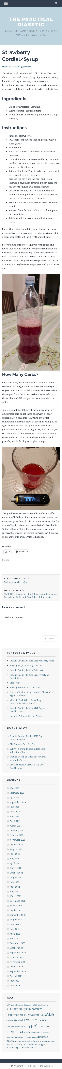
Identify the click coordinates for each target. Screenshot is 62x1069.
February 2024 (17, 830)
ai (41, 1033)
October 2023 (16, 844)
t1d (24, 1044)
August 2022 (16, 877)
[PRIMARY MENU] (6, 3)
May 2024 (14, 816)
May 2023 (14, 858)
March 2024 (15, 825)
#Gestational (32, 1014)
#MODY (29, 1020)
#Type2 (12, 1031)
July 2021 (14, 924)
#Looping (10, 1020)
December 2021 (17, 900)
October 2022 (16, 872)
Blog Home (15, 682)
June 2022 (15, 886)
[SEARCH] (56, 3)
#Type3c (25, 1032)
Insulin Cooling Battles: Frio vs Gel (27, 670)
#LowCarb (18, 1020)
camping (28, 1037)
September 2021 (18, 915)
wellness (33, 1048)
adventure (35, 1032)
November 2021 (17, 905)
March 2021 (15, 938)
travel (29, 1044)
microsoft (43, 1041)
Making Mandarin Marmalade (25, 687)
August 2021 (16, 919)
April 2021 (15, 933)
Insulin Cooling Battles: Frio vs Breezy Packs (32, 660)
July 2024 (14, 806)
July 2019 (14, 980)
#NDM (38, 1020)
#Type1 (30, 1025)
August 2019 (16, 976)
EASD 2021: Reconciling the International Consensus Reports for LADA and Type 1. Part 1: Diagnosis (30, 593)
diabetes (42, 1037)
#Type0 (20, 1026)
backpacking (19, 1037)
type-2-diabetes (22, 1047)
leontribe (27, 67)
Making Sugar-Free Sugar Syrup (26, 665)
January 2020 (16, 957)
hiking (16, 1041)
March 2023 (15, 868)
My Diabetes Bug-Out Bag (22, 744)
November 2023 (17, 839)
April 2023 (15, 863)
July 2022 (14, 882)
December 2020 (17, 943)
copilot (34, 1037)
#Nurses (45, 1020)
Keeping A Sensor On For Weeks (26, 716)
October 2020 (16, 947)
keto (37, 1041)
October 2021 (16, 910)
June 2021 (15, 929)
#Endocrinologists (18, 1009)
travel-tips (36, 1044)
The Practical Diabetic (31, 22)
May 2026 (14, 788)
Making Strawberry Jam (16, 581)
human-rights (24, 1041)
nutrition (13, 1044)
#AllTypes (10, 1005)
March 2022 (15, 896)
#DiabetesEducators (40, 1005)
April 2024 (15, 821)
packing (19, 1044)
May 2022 (14, 891)
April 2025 (15, 797)
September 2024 (18, 802)
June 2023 (15, 853)
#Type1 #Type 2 (44, 1026)
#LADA (47, 1014)
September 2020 (18, 952)
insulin (32, 1041)
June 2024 (15, 811)
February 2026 (17, 792)
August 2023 (16, 849)
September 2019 (18, 971)
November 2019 (17, 962)
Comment (49, 638)
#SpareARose (11, 1026)
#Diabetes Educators (23, 1005)
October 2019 (16, 966)
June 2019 (15, 985)
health (10, 1040)
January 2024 (16, 835)
